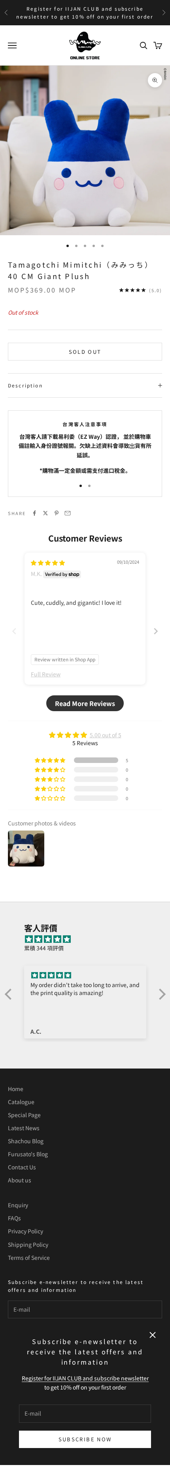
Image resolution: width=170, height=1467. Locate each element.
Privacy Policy (25, 1231)
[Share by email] (67, 513)
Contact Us (22, 1167)
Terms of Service (29, 1257)
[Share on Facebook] (34, 513)
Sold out (85, 351)
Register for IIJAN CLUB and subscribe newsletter (85, 1378)
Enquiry (18, 1205)
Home (15, 1089)
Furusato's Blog (28, 1154)
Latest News (24, 1128)
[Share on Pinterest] (56, 513)
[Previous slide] (14, 631)
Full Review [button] (45, 674)
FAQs (14, 1218)
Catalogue (21, 1102)
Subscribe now (85, 1439)
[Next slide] (155, 631)
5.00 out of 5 (105, 735)
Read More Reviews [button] (85, 703)
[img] (48, 562)
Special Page (24, 1115)
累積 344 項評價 (44, 948)
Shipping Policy (28, 1244)
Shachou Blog (25, 1141)
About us (19, 1180)
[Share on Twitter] (45, 513)
